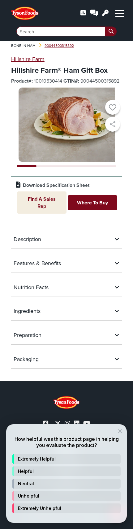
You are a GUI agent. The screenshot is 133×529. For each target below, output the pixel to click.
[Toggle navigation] (119, 13)
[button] (66, 459)
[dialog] (66, 473)
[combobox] (66, 31)
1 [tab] (27, 166)
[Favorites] (112, 108)
